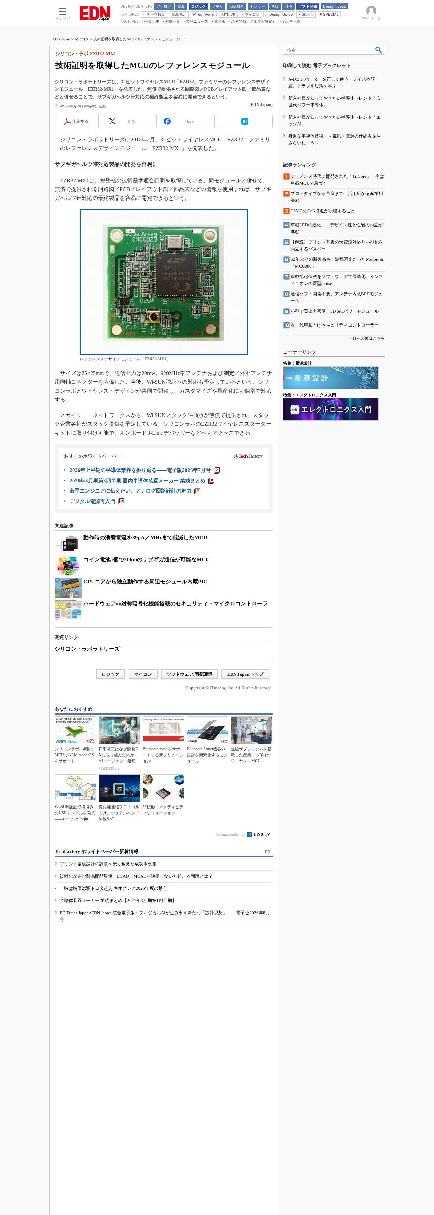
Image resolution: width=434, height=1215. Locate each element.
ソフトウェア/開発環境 (189, 674)
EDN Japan (61, 39)
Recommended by (231, 834)
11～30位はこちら (368, 338)
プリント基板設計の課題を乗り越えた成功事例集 (108, 863)
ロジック (110, 674)
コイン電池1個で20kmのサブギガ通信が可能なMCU (146, 559)
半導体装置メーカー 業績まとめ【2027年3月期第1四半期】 (118, 900)
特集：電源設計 (297, 363)
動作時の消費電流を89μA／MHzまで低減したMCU (145, 537)
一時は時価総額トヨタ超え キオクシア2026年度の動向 (113, 888)
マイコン (81, 39)
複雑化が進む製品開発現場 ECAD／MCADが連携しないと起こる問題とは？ (136, 876)
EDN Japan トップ (245, 674)
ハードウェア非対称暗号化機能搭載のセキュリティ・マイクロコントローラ (175, 603)
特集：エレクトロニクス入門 (309, 395)
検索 (379, 50)
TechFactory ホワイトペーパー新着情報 (96, 851)
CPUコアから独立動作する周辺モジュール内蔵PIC (145, 581)
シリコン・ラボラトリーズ (87, 649)
